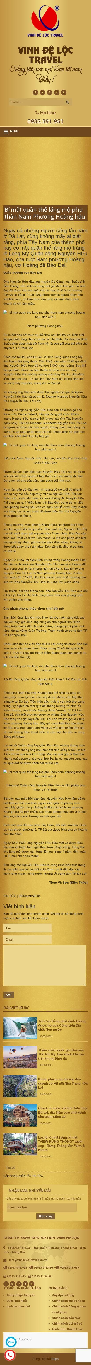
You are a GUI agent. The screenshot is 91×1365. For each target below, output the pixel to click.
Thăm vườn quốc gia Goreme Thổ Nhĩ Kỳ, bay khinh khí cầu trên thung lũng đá (61, 1054)
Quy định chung (63, 1295)
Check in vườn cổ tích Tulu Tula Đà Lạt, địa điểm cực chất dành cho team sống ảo (62, 1112)
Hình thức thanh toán (67, 1329)
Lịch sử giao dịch (19, 1306)
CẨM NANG (10, 1176)
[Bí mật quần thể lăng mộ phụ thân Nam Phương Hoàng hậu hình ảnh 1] (45, 314)
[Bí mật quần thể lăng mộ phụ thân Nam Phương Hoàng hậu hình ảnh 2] (45, 447)
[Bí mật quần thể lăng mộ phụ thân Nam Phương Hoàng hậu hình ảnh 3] (45, 668)
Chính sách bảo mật (66, 1317)
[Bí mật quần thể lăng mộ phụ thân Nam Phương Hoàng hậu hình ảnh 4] (45, 774)
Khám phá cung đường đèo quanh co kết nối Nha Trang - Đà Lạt (63, 1083)
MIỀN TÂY (25, 1176)
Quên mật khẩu (17, 1300)
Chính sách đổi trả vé (67, 1323)
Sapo (55, 1359)
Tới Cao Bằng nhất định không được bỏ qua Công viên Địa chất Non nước (62, 1025)
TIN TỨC (9, 896)
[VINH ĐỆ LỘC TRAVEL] (45, 21)
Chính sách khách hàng (68, 1300)
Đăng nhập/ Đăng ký (21, 1295)
